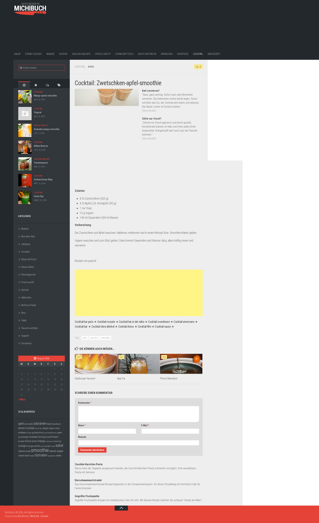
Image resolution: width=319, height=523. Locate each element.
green (59, 432)
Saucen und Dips (81, 53)
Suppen (63, 53)
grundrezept (23, 437)
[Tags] (59, 84)
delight (46, 428)
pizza (43, 446)
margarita (49, 441)
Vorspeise (182, 53)
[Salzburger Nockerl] (96, 364)
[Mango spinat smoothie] (25, 96)
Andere (50, 53)
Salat (17, 53)
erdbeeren (22, 432)
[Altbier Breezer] (25, 147)
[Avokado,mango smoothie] (25, 130)
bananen (40, 423)
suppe (59, 451)
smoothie (93, 338)
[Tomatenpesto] (25, 164)
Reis (23, 312)
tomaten (41, 455)
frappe (29, 433)
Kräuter (55, 436)
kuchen (21, 441)
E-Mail (145, 425)
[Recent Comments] (47, 84)
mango (41, 441)
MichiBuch (30, 8)
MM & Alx (34, 516)
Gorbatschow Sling (43, 179)
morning (57, 441)
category (25, 244)
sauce (21, 451)
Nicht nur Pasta (147, 53)
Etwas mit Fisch (124, 53)
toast (32, 455)
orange (22, 445)
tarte (27, 455)
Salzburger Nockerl (85, 378)
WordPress (23, 516)
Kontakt (44, 516)
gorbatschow (38, 432)
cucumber (38, 428)
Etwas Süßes (33, 53)
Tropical (37, 112)
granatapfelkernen (50, 433)
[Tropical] (25, 113)
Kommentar (84, 402)
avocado (29, 423)
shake (28, 451)
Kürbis (28, 441)
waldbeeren (52, 456)
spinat (52, 451)
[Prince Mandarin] (181, 364)
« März (22, 399)
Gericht (25, 289)
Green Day (39, 196)
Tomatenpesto (41, 162)
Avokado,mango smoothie (46, 129)
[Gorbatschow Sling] (25, 180)
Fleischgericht (28, 274)
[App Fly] (138, 364)
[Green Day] (25, 197)
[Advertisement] (157, 25)
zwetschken (105, 338)
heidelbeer (33, 437)
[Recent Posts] (24, 84)
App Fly (121, 378)
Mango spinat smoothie (45, 95)
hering (41, 436)
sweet (21, 455)
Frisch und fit (103, 53)
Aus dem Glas (28, 236)
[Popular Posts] (36, 84)
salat (59, 445)
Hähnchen (166, 53)
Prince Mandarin (168, 378)
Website (82, 437)
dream (52, 428)
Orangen (30, 446)
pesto (37, 445)
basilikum (56, 424)
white (58, 455)
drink (57, 428)
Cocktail (198, 53)
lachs (34, 441)
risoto (53, 446)
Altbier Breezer (41, 145)
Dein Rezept (214, 53)
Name (81, 425)
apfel (85, 338)
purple (48, 446)
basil (49, 423)
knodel (48, 437)
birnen (21, 428)
